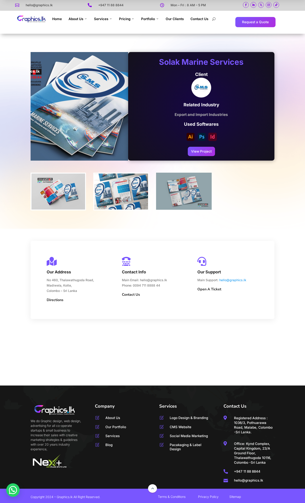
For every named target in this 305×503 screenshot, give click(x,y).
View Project (201, 151)
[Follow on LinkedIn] (253, 5)
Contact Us (199, 19)
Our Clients (175, 19)
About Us (76, 19)
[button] (13, 490)
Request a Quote (255, 22)
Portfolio (148, 19)
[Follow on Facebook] (246, 5)
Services (101, 19)
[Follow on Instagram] (269, 5)
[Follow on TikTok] (276, 5)
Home (57, 19)
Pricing (124, 19)
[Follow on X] (261, 5)
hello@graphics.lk (232, 280)
